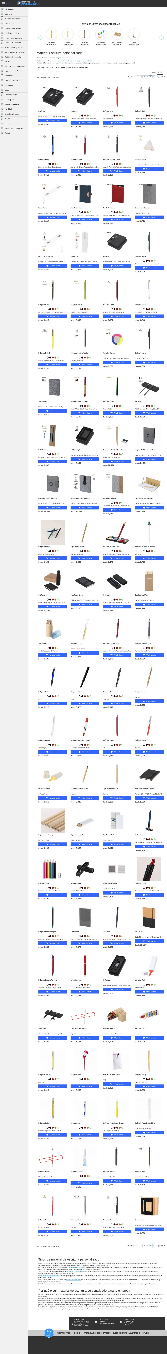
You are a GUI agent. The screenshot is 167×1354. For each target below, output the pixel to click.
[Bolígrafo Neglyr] (149, 290)
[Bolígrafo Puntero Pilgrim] (52, 917)
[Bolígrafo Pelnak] (52, 339)
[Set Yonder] (52, 1014)
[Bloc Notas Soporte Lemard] (149, 774)
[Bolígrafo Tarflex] (85, 290)
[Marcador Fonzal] (52, 774)
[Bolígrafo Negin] (117, 677)
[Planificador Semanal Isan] (149, 484)
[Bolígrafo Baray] (85, 869)
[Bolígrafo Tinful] (117, 290)
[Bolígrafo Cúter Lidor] (85, 677)
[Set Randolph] (85, 435)
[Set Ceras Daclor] (149, 1014)
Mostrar (153, 73)
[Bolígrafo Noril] (85, 1205)
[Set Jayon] (85, 97)
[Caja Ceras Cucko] (117, 820)
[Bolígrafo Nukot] (52, 1109)
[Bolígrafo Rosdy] (149, 1060)
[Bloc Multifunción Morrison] (85, 484)
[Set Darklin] (85, 242)
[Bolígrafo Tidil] (85, 1060)
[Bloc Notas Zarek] (85, 194)
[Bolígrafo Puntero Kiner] (117, 532)
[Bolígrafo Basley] (85, 1109)
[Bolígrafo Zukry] (117, 387)
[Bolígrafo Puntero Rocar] (85, 774)
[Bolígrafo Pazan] (52, 726)
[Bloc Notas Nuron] (117, 194)
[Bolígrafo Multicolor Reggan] (85, 726)
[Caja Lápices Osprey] (52, 820)
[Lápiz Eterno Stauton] (52, 242)
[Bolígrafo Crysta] (149, 869)
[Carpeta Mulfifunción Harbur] (149, 435)
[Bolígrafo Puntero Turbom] (52, 966)
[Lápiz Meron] (52, 194)
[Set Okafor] (52, 435)
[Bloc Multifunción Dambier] (52, 484)
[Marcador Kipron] (85, 629)
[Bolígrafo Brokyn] (52, 532)
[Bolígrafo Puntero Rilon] (117, 629)
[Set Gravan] (149, 917)
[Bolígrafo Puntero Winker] (85, 339)
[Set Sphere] (117, 917)
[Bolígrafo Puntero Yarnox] (117, 145)
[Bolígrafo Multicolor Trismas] (149, 532)
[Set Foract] (117, 581)
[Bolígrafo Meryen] (149, 339)
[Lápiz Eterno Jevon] (85, 532)
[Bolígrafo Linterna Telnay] (85, 387)
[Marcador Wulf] (149, 966)
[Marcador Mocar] (149, 145)
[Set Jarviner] (149, 1205)
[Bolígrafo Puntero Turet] (149, 629)
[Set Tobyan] (117, 966)
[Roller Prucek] (149, 820)
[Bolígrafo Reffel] (149, 242)
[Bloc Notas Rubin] (85, 581)
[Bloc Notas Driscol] (117, 484)
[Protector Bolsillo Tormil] (117, 1060)
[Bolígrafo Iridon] (85, 145)
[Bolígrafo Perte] (149, 1157)
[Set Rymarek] (52, 581)
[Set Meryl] (117, 242)
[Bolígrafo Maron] (117, 726)
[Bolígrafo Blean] (52, 145)
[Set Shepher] (52, 387)
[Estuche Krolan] (52, 869)
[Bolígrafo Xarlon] (149, 97)
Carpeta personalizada (84, 61)
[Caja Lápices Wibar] (149, 581)
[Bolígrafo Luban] (149, 677)
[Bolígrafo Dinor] (117, 97)
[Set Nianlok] (52, 629)
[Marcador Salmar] (117, 339)
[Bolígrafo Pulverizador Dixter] (149, 1109)
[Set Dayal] (149, 387)
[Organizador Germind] (149, 194)
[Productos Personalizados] (29, 3)
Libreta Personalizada (64, 61)
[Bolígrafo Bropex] (117, 1157)
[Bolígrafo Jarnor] (149, 726)
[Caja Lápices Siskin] (85, 820)
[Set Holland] (85, 917)
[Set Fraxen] (52, 97)
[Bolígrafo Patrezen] (117, 1205)
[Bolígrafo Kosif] (52, 290)
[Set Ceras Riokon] (117, 1014)
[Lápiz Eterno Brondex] (117, 774)
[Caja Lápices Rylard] (117, 869)
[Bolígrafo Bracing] (85, 1157)
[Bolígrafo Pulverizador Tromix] (117, 1109)
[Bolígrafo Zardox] (52, 1060)
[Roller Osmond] (85, 966)
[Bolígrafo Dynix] (52, 1205)
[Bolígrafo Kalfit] (52, 677)
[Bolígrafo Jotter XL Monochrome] (117, 435)
